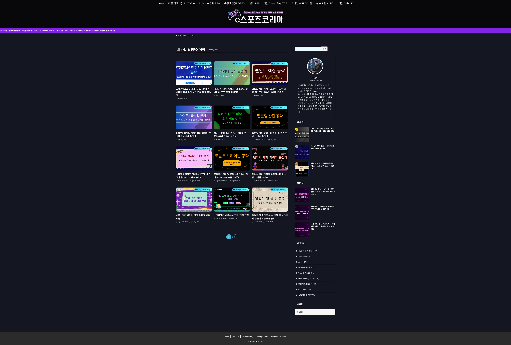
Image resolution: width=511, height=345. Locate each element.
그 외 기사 (302, 262)
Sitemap (274, 337)
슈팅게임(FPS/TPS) (306, 295)
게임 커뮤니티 (304, 256)
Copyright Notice (262, 337)
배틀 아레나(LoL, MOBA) (308, 278)
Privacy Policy (247, 337)
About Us (235, 337)
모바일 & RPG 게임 (306, 267)
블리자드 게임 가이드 (307, 284)
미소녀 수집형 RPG (306, 273)
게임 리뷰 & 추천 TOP (307, 251)
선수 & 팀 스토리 (305, 289)
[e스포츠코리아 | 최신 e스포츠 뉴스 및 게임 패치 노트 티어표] (255, 17)
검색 (324, 49)
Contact (283, 337)
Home (227, 337)
